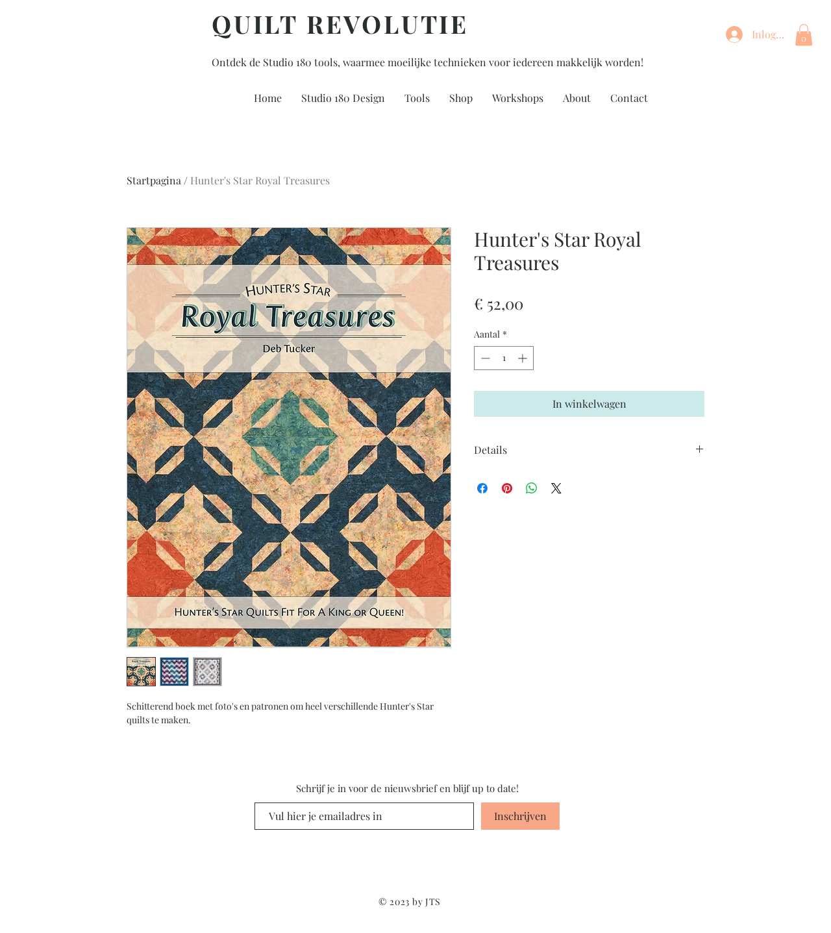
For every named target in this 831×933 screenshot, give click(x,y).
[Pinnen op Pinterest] (507, 488)
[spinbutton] (503, 358)
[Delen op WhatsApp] (532, 488)
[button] (804, 34)
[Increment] (523, 358)
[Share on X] (556, 488)
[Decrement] (484, 358)
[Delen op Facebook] (482, 488)
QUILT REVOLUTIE (340, 23)
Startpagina (154, 180)
